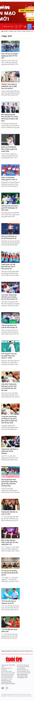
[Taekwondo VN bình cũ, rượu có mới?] (10, 504)
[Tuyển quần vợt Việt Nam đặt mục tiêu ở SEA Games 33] (10, 257)
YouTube (11, 26)
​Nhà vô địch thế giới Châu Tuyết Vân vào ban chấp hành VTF (9, 542)
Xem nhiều (11, 31)
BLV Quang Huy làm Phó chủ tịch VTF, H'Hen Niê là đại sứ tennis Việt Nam (9, 118)
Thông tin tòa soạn (6, 680)
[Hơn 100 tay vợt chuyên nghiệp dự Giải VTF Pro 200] (10, 46)
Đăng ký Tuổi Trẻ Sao (29, 26)
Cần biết (16, 26)
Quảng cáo (20, 26)
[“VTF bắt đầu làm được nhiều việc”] (10, 622)
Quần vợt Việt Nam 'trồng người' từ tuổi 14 (9, 178)
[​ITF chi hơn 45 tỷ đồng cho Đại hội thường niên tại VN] (10, 563)
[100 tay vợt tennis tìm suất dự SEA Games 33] (10, 318)
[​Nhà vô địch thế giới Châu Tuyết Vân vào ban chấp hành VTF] (10, 532)
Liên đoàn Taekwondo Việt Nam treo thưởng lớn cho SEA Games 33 (9, 297)
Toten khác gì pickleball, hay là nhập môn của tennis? (9, 86)
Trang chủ (4, 651)
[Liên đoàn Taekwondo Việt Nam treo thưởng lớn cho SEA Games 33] (10, 287)
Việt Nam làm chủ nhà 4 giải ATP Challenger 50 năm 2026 (9, 208)
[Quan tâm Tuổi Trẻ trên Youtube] (2, 688)
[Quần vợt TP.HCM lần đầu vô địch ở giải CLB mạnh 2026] (10, 139)
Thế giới (23, 31)
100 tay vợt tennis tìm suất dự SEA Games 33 (9, 326)
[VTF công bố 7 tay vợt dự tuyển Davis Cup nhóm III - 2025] (10, 346)
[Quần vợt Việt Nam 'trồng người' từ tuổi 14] (10, 170)
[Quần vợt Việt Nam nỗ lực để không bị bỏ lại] (10, 228)
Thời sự (19, 31)
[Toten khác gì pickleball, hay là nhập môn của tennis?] (10, 76)
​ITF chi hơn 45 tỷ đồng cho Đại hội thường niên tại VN (9, 573)
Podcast (5, 26)
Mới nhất (6, 31)
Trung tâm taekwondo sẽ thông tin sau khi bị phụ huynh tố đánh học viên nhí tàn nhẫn (9, 420)
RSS (26, 677)
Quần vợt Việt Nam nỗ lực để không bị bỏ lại (9, 237)
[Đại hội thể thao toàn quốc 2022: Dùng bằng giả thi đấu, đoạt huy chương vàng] (10, 472)
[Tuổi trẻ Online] (14, 659)
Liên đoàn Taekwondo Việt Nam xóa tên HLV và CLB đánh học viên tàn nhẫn (9, 387)
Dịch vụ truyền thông (22, 674)
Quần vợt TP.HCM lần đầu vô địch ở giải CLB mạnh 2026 (9, 149)
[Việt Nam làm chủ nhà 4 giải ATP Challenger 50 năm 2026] (10, 198)
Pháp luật (28, 31)
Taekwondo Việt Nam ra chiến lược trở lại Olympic (9, 451)
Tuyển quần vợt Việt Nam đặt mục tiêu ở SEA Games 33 (8, 267)
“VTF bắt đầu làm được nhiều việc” (9, 630)
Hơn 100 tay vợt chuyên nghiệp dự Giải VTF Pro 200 (9, 56)
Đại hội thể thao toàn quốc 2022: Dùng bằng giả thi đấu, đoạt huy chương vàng (9, 483)
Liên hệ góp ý (20, 677)
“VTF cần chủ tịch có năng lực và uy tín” (8, 602)
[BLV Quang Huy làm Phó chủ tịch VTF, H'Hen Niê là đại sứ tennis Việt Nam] (10, 107)
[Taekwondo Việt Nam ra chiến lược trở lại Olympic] (10, 441)
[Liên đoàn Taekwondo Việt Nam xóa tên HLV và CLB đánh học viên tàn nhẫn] (10, 376)
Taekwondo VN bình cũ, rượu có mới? (9, 513)
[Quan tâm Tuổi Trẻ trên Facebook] (6, 688)
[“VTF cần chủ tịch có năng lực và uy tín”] (10, 593)
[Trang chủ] (2, 31)
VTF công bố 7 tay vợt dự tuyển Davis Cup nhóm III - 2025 (9, 356)
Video (15, 31)
